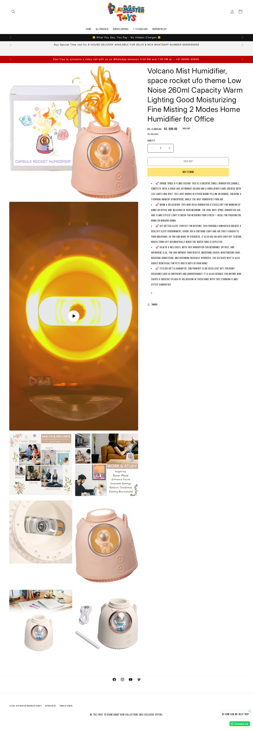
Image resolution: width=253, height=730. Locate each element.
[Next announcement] (242, 37)
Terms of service (66, 706)
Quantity (151, 140)
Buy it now (188, 172)
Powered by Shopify (34, 706)
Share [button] (154, 304)
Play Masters (21, 706)
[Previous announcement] (10, 37)
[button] (13, 12)
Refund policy (50, 706)
